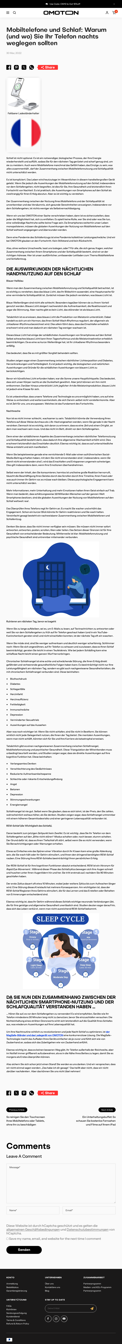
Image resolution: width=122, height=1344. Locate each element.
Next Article (107, 1110)
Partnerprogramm (92, 1283)
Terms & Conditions (16, 1320)
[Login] (107, 12)
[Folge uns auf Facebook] (48, 1319)
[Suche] (14, 12)
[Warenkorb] (114, 12)
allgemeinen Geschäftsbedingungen (33, 1229)
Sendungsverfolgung (16, 1313)
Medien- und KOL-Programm (97, 1287)
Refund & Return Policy (17, 1323)
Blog (47, 1290)
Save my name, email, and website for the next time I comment (55, 1239)
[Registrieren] (91, 1308)
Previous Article (16, 1110)
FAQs (8, 1306)
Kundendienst (13, 1316)
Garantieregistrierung (16, 1290)
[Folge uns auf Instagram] (56, 1319)
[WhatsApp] (31, 68)
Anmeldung (12, 1283)
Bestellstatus (12, 1287)
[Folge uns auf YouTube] (64, 1319)
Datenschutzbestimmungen (87, 1229)
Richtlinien (11, 1309)
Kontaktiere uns (52, 1287)
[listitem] (8, 68)
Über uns (49, 1283)
